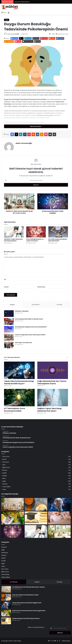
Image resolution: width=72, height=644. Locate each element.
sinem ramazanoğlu (12, 34)
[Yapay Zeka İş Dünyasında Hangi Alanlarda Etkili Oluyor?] (19, 370)
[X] (16, 134)
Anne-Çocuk (5, 456)
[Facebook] (12, 134)
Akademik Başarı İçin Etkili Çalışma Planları (26, 618)
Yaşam (4, 489)
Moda (4, 478)
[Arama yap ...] (8, 12)
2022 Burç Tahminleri (22, 311)
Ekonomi (4, 470)
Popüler (12, 304)
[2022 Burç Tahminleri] (9, 313)
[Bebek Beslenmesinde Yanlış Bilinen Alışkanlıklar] (59, 517)
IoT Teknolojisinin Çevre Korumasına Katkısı (14, 409)
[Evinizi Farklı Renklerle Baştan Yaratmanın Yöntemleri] (59, 531)
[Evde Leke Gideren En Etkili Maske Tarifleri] (36, 504)
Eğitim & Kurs (6, 467)
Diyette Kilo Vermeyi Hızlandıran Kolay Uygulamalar (28, 610)
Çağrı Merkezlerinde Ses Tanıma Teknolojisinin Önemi (51, 382)
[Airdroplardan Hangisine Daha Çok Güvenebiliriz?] (9, 329)
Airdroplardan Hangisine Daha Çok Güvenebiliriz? (31, 327)
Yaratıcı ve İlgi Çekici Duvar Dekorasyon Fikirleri (30, 335)
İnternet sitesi (41, 287)
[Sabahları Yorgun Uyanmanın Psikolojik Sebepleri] (14, 232)
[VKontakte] (37, 134)
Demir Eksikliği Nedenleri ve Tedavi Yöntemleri (34, 240)
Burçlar (4, 459)
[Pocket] (46, 134)
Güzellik (4, 475)
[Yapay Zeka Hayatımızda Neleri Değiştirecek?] (59, 504)
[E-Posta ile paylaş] (50, 134)
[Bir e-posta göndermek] (18, 34)
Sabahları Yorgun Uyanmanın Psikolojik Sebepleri (13, 240)
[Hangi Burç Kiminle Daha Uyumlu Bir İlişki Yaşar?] (12, 531)
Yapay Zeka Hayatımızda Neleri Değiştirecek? (26, 1)
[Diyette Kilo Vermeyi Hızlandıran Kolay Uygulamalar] (12, 517)
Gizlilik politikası (5, 577)
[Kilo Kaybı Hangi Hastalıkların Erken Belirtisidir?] (58, 232)
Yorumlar (59, 304)
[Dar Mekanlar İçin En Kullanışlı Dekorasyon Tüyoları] (12, 504)
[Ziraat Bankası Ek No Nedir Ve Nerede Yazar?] (9, 321)
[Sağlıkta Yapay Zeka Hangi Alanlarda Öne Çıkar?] (52, 397)
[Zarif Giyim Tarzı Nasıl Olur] (9, 345)
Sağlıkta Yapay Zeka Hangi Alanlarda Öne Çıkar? (49, 409)
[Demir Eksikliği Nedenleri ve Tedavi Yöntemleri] (36, 232)
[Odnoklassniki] (41, 134)
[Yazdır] (54, 134)
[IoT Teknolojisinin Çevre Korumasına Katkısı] (19, 397)
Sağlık (6, 20)
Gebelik (4, 473)
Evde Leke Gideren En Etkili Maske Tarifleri (25, 595)
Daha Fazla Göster (35, 126)
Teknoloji (4, 484)
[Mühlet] (9, 7)
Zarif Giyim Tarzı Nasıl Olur (23, 342)
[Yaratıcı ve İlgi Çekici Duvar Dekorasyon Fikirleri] (9, 337)
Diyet (3, 464)
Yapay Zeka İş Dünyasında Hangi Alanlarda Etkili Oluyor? (19, 382)
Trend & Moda (6, 486)
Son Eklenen (36, 304)
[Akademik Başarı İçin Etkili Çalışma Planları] (36, 517)
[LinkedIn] (20, 134)
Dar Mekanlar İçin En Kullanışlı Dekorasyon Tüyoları (28, 587)
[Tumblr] (25, 134)
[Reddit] (33, 134)
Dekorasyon (5, 462)
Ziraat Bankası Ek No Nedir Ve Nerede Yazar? (29, 319)
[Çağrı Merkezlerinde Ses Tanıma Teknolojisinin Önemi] (52, 370)
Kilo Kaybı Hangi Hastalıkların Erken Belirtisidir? (57, 240)
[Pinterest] (29, 134)
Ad (5, 279)
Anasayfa (4, 547)
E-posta (6, 287)
